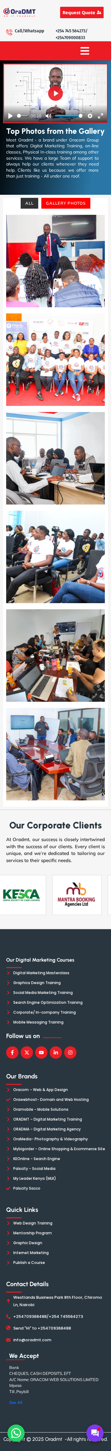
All (29, 203)
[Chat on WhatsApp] (16, 1433)
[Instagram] (70, 1052)
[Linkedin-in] (56, 1052)
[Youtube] (41, 1052)
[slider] (22, 116)
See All (15, 1402)
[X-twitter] (27, 1052)
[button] (84, 50)
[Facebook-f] (12, 1052)
